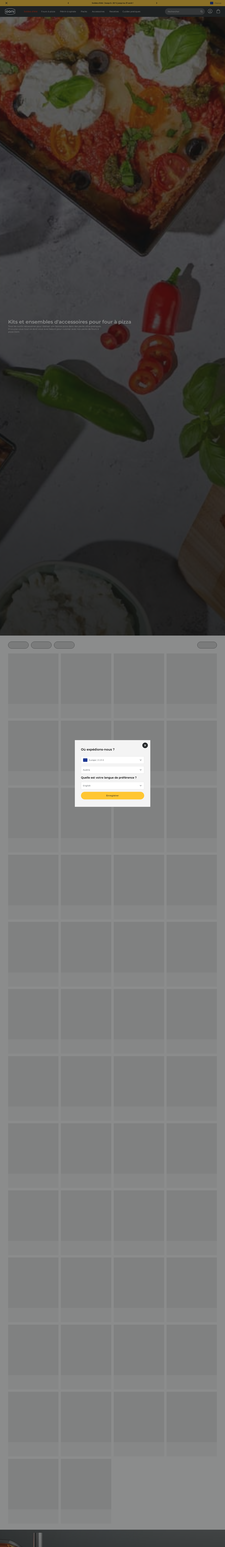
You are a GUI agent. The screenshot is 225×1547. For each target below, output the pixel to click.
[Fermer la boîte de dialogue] (145, 745)
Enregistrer (112, 795)
